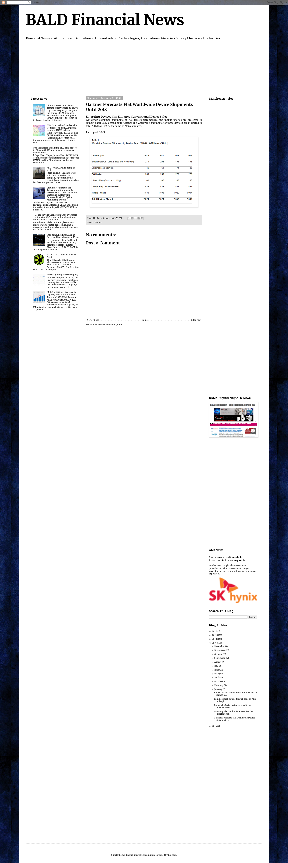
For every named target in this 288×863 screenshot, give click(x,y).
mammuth (149, 855)
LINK (102, 132)
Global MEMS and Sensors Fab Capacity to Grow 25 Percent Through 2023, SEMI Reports (62, 294)
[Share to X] (135, 218)
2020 (215, 631)
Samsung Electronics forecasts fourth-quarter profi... (233, 712)
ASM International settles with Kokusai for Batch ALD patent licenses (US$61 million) (62, 127)
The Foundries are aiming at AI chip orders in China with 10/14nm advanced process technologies (55, 150)
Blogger (172, 855)
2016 (214, 726)
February (219, 685)
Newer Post (93, 320)
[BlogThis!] (132, 218)
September (220, 658)
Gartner (98, 222)
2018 (214, 639)
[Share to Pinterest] (142, 218)
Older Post (195, 320)
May (216, 673)
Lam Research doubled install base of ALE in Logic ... (235, 700)
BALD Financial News (105, 19)
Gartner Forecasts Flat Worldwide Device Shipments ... (234, 718)
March (217, 681)
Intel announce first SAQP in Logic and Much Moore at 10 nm (63, 236)
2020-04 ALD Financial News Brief (61, 255)
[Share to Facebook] (138, 218)
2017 (214, 643)
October (218, 654)
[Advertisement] (131, 67)
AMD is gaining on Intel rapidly (62, 274)
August (218, 662)
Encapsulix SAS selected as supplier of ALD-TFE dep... (233, 706)
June (216, 670)
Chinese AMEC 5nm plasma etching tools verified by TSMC (62, 106)
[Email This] (129, 218)
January (218, 689)
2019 (214, 635)
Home (145, 320)
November (220, 650)
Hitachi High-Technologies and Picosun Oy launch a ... (235, 693)
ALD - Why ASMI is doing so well (61, 169)
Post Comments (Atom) (110, 324)
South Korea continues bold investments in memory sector (228, 559)
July (216, 666)
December (219, 646)
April (217, 677)
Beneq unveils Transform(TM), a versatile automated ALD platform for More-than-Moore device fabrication (55, 217)
